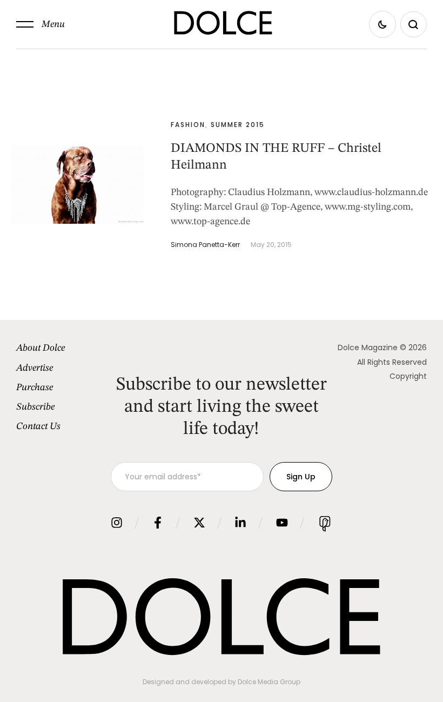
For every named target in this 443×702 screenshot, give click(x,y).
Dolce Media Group (269, 681)
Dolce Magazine (368, 347)
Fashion (188, 124)
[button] (40, 24)
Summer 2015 (238, 124)
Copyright (408, 376)
